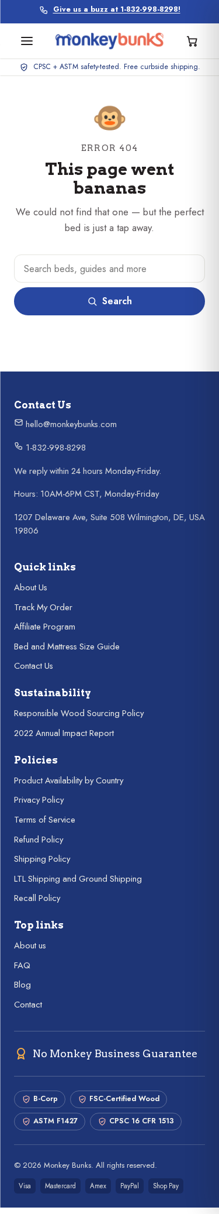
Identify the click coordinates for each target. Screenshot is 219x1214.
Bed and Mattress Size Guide (67, 646)
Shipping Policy (42, 858)
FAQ (22, 965)
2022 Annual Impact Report (64, 733)
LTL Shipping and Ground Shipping (78, 878)
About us (30, 945)
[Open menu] (27, 41)
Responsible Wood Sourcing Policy (79, 713)
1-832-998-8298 (54, 447)
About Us (30, 587)
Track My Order (43, 607)
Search (117, 301)
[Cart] (192, 41)
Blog (22, 984)
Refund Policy (38, 839)
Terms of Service (44, 819)
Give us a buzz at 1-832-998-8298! (116, 10)
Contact (28, 1004)
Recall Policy (37, 898)
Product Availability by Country (68, 780)
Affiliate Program (44, 626)
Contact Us (33, 665)
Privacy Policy (39, 799)
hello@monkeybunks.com (70, 424)
